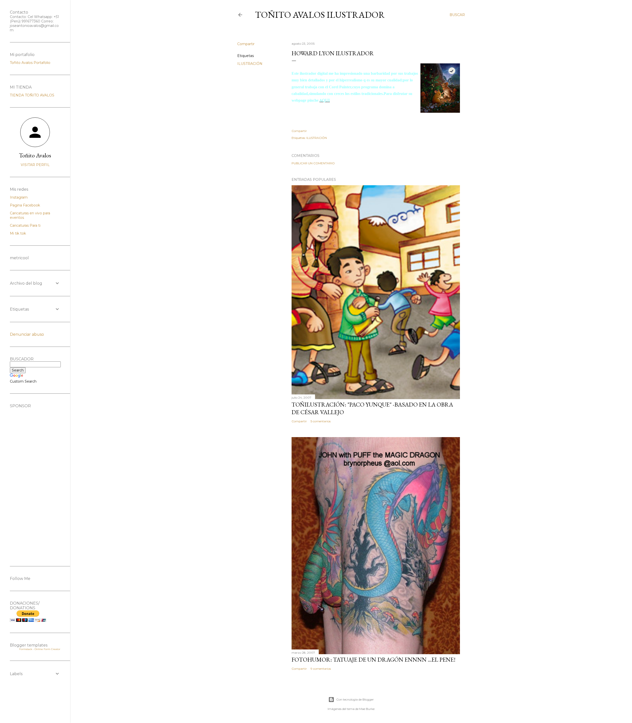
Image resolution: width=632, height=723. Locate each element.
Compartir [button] (246, 44)
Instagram (19, 197)
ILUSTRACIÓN (249, 63)
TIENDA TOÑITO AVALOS (32, 95)
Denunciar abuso (27, 334)
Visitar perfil (35, 165)
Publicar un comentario (313, 163)
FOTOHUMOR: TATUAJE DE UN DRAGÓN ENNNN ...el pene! (373, 659)
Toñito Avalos (35, 155)
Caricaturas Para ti (25, 225)
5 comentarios (321, 421)
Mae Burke (367, 709)
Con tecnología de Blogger (355, 699)
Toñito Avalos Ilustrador (320, 14)
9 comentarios (321, 668)
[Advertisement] (35, 482)
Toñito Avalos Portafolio (30, 62)
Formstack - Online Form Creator (39, 649)
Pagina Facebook (25, 205)
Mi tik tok (18, 233)
